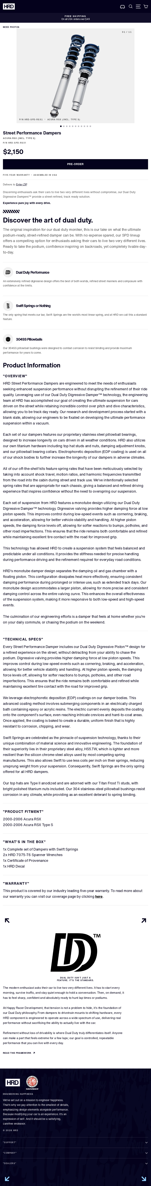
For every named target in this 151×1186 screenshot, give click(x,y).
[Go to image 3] (66, 126)
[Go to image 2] (63, 126)
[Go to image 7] (78, 126)
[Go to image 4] (69, 126)
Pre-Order (75, 164)
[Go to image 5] (72, 126)
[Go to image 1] (61, 126)
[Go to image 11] (90, 126)
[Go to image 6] (75, 126)
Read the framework (17, 1053)
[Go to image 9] (84, 126)
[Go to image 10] (87, 126)
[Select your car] (122, 6)
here (99, 896)
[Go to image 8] (81, 126)
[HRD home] (13, 1082)
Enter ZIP (21, 184)
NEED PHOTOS (11, 27)
